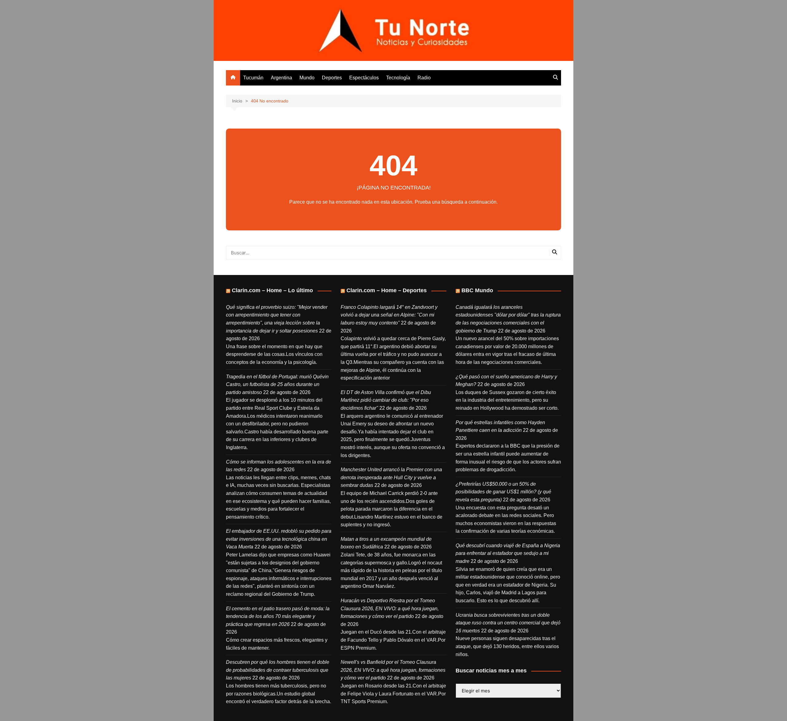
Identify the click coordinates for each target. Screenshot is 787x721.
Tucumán (253, 77)
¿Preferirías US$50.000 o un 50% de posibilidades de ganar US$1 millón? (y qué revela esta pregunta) (503, 491)
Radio (424, 77)
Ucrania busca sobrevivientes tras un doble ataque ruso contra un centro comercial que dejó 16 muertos (508, 622)
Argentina (281, 77)
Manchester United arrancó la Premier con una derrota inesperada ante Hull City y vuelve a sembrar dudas (391, 477)
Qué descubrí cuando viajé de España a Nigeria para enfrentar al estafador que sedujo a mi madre (508, 553)
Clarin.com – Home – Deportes (386, 290)
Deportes (332, 77)
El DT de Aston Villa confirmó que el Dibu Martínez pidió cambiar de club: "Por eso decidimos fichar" (386, 400)
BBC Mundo (477, 290)
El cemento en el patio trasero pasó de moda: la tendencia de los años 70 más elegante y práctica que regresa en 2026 (278, 616)
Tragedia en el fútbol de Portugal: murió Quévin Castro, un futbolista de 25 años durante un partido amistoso (277, 384)
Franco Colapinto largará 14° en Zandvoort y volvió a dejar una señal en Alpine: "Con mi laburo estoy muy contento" (389, 315)
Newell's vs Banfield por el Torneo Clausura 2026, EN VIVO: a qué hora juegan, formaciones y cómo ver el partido (393, 669)
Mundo (306, 77)
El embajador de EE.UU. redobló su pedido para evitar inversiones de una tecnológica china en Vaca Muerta (278, 538)
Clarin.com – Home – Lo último (272, 290)
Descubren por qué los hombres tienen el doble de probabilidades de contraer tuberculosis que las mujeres (277, 669)
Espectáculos (364, 77)
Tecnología (398, 77)
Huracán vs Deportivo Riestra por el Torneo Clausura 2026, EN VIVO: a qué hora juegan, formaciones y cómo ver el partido (390, 608)
